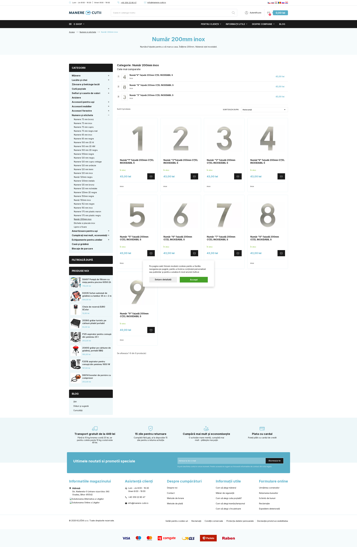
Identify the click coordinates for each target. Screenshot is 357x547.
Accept (194, 279)
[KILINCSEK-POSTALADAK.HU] (276, 2)
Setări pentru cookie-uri (177, 521)
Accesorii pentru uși (83, 102)
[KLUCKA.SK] (272, 2)
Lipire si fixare (80, 227)
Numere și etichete (82, 115)
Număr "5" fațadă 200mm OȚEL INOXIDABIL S (134, 238)
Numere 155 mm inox (83, 208)
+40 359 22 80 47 (129, 2)
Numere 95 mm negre (84, 138)
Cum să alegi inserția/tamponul (230, 503)
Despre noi (172, 487)
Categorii (78, 67)
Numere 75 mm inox (83, 123)
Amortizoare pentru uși (85, 231)
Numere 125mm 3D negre (85, 192)
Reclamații (196, 521)
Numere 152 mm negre (84, 204)
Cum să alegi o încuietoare (228, 508)
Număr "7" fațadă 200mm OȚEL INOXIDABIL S (221, 238)
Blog (282, 24)
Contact (171, 493)
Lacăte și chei (79, 80)
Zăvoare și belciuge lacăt (86, 84)
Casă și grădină (80, 244)
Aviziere (76, 97)
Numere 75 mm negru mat (85, 131)
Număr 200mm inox (82, 219)
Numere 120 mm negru (84, 158)
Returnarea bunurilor (268, 493)
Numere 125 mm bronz (84, 184)
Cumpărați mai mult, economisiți (89, 235)
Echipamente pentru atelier (87, 239)
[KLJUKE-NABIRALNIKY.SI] (283, 2)
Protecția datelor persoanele (240, 521)
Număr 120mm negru (83, 177)
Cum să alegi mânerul (226, 487)
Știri (75, 401)
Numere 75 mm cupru (84, 127)
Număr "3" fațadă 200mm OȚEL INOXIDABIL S (151, 95)
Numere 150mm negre (84, 196)
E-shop (78, 24)
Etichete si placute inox (84, 223)
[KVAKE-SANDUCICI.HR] (286, 2)
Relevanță (264, 109)
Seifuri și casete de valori (86, 93)
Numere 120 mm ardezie (85, 165)
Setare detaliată (163, 279)
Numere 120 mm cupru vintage (88, 161)
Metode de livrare (175, 498)
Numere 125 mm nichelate (85, 188)
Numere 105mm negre (84, 154)
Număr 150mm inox (82, 200)
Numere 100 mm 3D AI (84, 142)
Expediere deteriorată (269, 508)
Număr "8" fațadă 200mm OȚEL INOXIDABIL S (152, 85)
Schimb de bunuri (267, 498)
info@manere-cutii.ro (156, 2)
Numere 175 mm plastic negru (87, 215)
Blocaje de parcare (82, 248)
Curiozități (78, 410)
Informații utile (235, 24)
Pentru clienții (210, 24)
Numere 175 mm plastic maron (87, 211)
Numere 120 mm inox (83, 173)
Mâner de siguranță (225, 493)
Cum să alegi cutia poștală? (229, 498)
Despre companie (262, 24)
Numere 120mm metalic (84, 181)
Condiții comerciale (214, 521)
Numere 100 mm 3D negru (86, 150)
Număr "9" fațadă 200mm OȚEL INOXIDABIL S (134, 315)
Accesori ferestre (82, 110)
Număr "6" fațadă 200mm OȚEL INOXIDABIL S (177, 238)
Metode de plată (175, 503)
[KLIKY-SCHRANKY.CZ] (269, 2)
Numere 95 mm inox (83, 135)
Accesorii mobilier (82, 106)
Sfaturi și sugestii (81, 406)
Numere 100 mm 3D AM (84, 146)
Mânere (76, 75)
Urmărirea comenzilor (269, 487)
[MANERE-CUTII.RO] (279, 2)
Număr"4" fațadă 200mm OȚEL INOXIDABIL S (151, 75)
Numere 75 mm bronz (84, 119)
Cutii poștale (79, 88)
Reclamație (264, 503)
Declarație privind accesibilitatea (272, 521)
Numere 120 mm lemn (83, 169)
